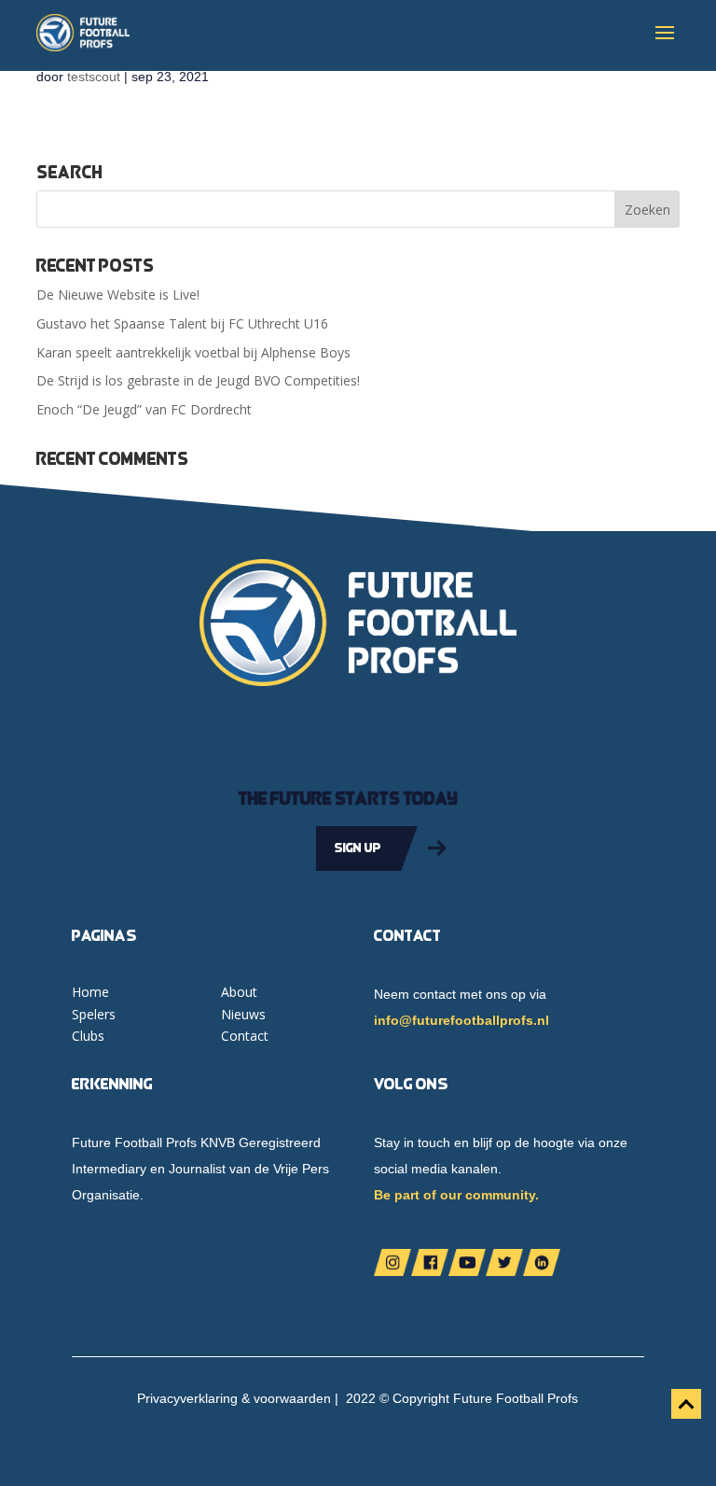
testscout (93, 76)
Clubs (88, 1035)
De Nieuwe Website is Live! (118, 294)
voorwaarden (292, 1398)
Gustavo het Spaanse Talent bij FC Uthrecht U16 (182, 323)
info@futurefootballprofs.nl (461, 1020)
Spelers (94, 1014)
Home (90, 992)
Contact (244, 1035)
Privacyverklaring (187, 1398)
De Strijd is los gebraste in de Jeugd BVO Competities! (198, 380)
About (239, 992)
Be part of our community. (456, 1194)
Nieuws (243, 1014)
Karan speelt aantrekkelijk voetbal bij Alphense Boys (193, 352)
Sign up (358, 847)
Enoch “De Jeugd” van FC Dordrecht (144, 409)
